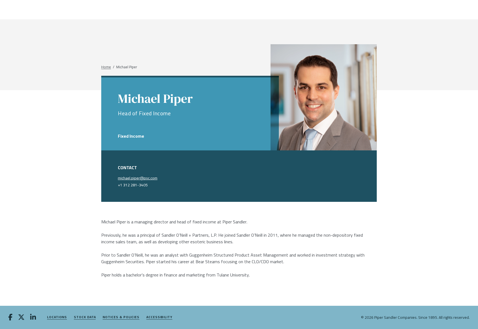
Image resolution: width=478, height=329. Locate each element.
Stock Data (85, 317)
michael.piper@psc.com (137, 178)
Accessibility (159, 317)
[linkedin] (33, 318)
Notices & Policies (121, 317)
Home (106, 67)
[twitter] (21, 318)
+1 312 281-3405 (133, 185)
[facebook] (10, 318)
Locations (57, 317)
